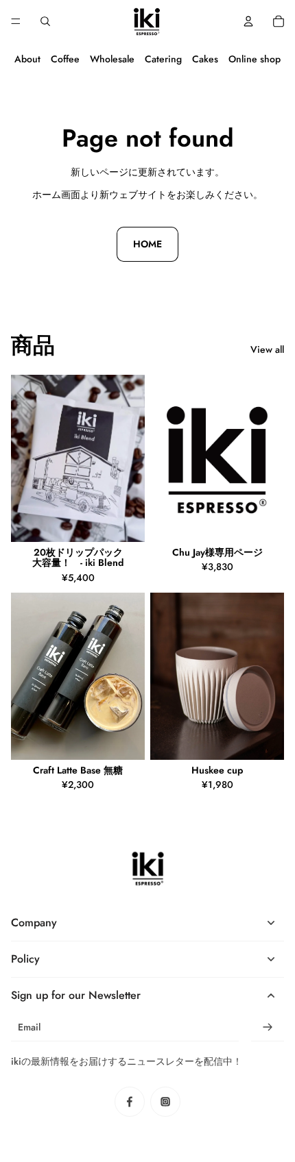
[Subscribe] (267, 1027)
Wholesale (112, 59)
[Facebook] (130, 1102)
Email (29, 1027)
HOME (147, 244)
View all (267, 349)
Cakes (205, 59)
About (27, 59)
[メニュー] (16, 21)
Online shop (254, 59)
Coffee (65, 59)
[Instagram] (165, 1102)
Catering (163, 59)
